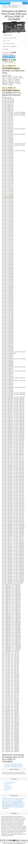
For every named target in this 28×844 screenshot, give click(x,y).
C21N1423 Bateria (14, 804)
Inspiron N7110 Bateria (17, 802)
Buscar (24, 3)
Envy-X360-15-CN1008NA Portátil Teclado (14, 765)
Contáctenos (7, 787)
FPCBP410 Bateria (6, 798)
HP (19, 5)
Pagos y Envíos (8, 783)
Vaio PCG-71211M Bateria (7, 800)
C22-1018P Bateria (14, 798)
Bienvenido (4, 5)
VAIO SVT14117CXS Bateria (11, 801)
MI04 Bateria (21, 804)
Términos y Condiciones (10, 782)
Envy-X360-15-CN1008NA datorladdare (13, 764)
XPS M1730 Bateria (6, 805)
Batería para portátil (12, 5)
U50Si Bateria (22, 798)
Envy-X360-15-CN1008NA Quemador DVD (14, 766)
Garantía (7, 784)
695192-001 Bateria (15, 805)
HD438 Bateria (9, 802)
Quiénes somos (8, 786)
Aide (6, 790)
